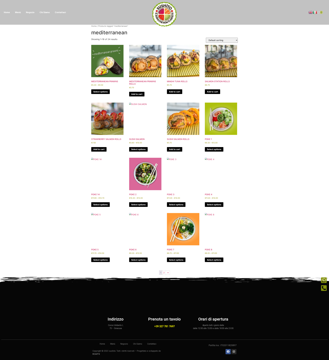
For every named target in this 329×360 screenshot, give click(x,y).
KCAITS (96, 354)
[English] (311, 12)
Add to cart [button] (136, 94)
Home (7, 12)
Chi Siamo (45, 12)
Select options (100, 91)
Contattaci (60, 12)
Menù (18, 12)
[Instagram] (233, 351)
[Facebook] (228, 351)
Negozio (30, 12)
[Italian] (315, 12)
